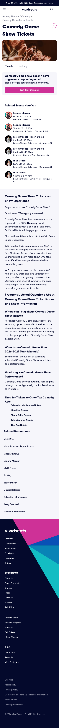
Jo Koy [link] (7, 475)
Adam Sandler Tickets (22, 420)
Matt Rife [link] (9, 439)
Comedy (25, 16)
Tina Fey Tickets (19, 425)
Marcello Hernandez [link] (14, 511)
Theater (15, 16)
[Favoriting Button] (54, 25)
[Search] (52, 9)
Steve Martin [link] (10, 482)
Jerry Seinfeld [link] (11, 504)
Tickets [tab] (9, 66)
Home (5, 16)
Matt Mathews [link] (11, 453)
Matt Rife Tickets (19, 410)
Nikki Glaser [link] (10, 468)
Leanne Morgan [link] (12, 461)
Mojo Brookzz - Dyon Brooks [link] (19, 446)
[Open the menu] (4, 9)
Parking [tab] (23, 66)
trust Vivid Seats (14, 260)
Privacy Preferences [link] (14, 704)
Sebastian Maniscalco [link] (15, 497)
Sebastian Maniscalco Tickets (26, 405)
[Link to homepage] (29, 9)
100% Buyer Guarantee (33, 3)
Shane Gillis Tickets (21, 415)
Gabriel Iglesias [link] (12, 490)
